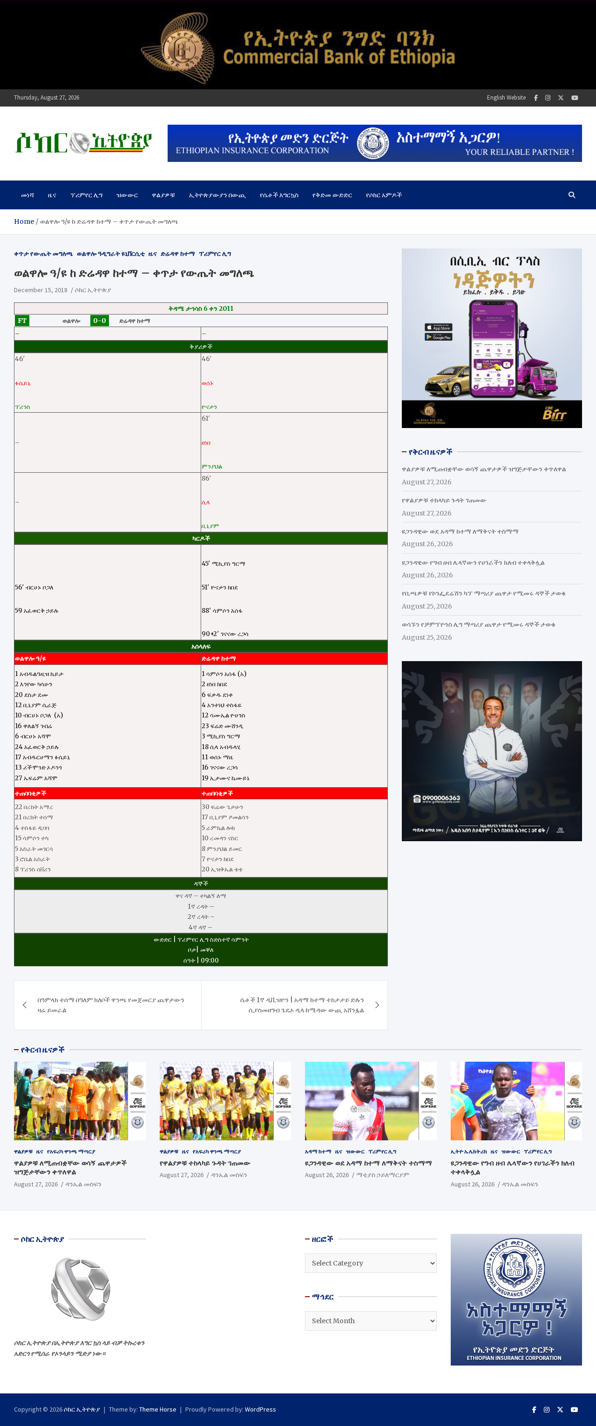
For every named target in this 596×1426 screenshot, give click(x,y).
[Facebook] (536, 98)
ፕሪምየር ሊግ (86, 195)
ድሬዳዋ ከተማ (178, 253)
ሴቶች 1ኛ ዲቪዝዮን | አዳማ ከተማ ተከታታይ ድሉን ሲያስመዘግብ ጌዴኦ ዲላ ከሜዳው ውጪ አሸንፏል (302, 1005)
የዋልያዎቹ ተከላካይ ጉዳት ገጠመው (444, 500)
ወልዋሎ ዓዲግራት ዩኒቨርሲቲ (111, 253)
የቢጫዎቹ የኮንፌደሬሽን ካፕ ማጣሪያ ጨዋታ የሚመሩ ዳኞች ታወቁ (484, 593)
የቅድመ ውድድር (332, 195)
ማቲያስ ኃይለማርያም (382, 1175)
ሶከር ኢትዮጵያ (93, 290)
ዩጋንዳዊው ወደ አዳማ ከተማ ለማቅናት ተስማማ (460, 531)
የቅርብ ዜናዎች (43, 1049)
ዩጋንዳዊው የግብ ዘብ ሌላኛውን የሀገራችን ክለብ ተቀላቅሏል (473, 562)
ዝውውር (127, 195)
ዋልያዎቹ (163, 195)
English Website (506, 97)
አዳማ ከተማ (318, 1151)
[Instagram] (548, 98)
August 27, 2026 (36, 1184)
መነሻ (27, 195)
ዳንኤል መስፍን (83, 1184)
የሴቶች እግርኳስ (279, 195)
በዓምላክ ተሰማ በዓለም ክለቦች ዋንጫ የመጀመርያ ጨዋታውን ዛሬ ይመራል (111, 1005)
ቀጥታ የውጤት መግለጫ (43, 253)
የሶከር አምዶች (384, 195)
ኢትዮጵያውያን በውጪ (217, 195)
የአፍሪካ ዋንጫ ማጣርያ (71, 1151)
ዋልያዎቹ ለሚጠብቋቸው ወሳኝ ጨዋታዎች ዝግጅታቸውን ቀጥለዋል (484, 469)
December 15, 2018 (41, 290)
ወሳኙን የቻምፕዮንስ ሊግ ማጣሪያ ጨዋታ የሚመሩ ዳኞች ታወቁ (478, 624)
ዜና (52, 195)
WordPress (260, 1409)
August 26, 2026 (327, 1175)
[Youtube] (575, 98)
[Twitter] (561, 98)
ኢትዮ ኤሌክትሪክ (469, 1151)
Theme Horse (157, 1409)
